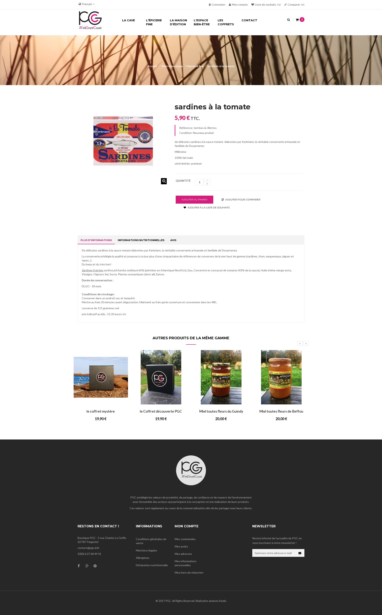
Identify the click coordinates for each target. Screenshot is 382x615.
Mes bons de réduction (189, 572)
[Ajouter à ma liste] (110, 401)
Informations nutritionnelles (141, 240)
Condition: (185, 132)
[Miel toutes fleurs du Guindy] (221, 377)
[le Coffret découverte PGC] (161, 377)
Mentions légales (146, 550)
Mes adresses (183, 553)
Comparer (295, 4)
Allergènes (142, 557)
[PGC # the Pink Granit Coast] (90, 19)
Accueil (152, 66)
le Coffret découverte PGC (161, 411)
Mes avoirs (181, 546)
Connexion (218, 4)
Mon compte (240, 4)
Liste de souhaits (267, 4)
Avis (173, 240)
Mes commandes (185, 539)
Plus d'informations (96, 240)
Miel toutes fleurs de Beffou (281, 411)
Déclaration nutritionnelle (152, 565)
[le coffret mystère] (101, 377)
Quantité (183, 180)
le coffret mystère (101, 411)
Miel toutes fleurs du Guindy (221, 411)
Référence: (186, 127)
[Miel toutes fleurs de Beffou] (281, 377)
